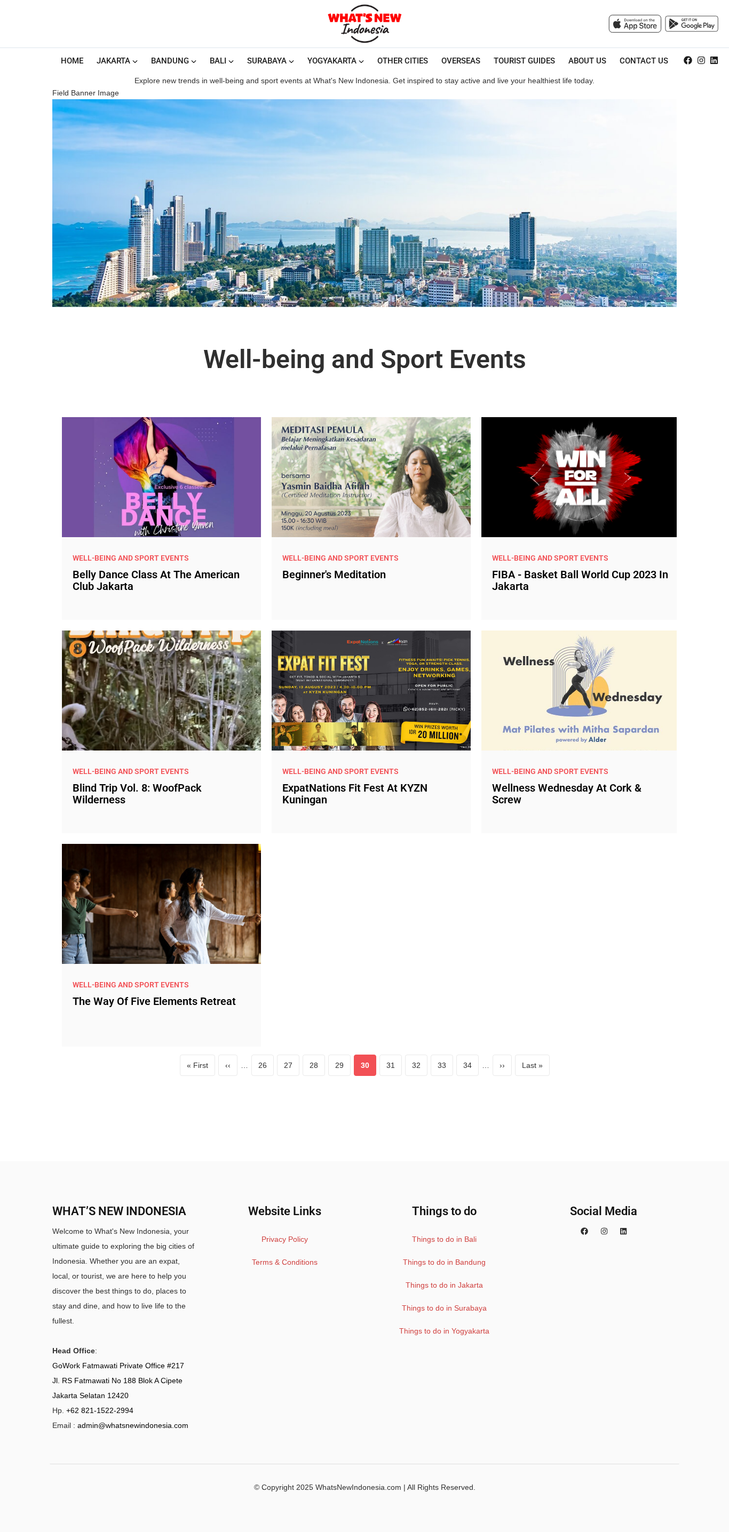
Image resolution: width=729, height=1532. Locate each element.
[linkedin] (714, 61)
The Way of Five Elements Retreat (154, 1001)
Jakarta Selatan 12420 (90, 1395)
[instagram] (701, 61)
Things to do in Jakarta (444, 1285)
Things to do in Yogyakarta (444, 1331)
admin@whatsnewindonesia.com (132, 1425)
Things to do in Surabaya (444, 1308)
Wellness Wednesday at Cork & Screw (566, 793)
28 (317, 1068)
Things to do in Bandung (444, 1262)
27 (291, 1068)
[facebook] (688, 61)
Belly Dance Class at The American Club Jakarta (156, 580)
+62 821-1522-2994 (99, 1410)
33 (445, 1068)
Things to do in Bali (444, 1239)
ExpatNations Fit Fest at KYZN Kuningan (354, 793)
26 (266, 1068)
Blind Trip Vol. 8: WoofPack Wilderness (137, 793)
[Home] (364, 23)
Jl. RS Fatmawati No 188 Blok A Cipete (117, 1380)
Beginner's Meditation (334, 574)
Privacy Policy (285, 1239)
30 (368, 1068)
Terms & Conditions (285, 1262)
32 (419, 1068)
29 (343, 1068)
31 (394, 1068)
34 (471, 1068)
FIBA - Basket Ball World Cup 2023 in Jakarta (580, 580)
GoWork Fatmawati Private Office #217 (118, 1365)
